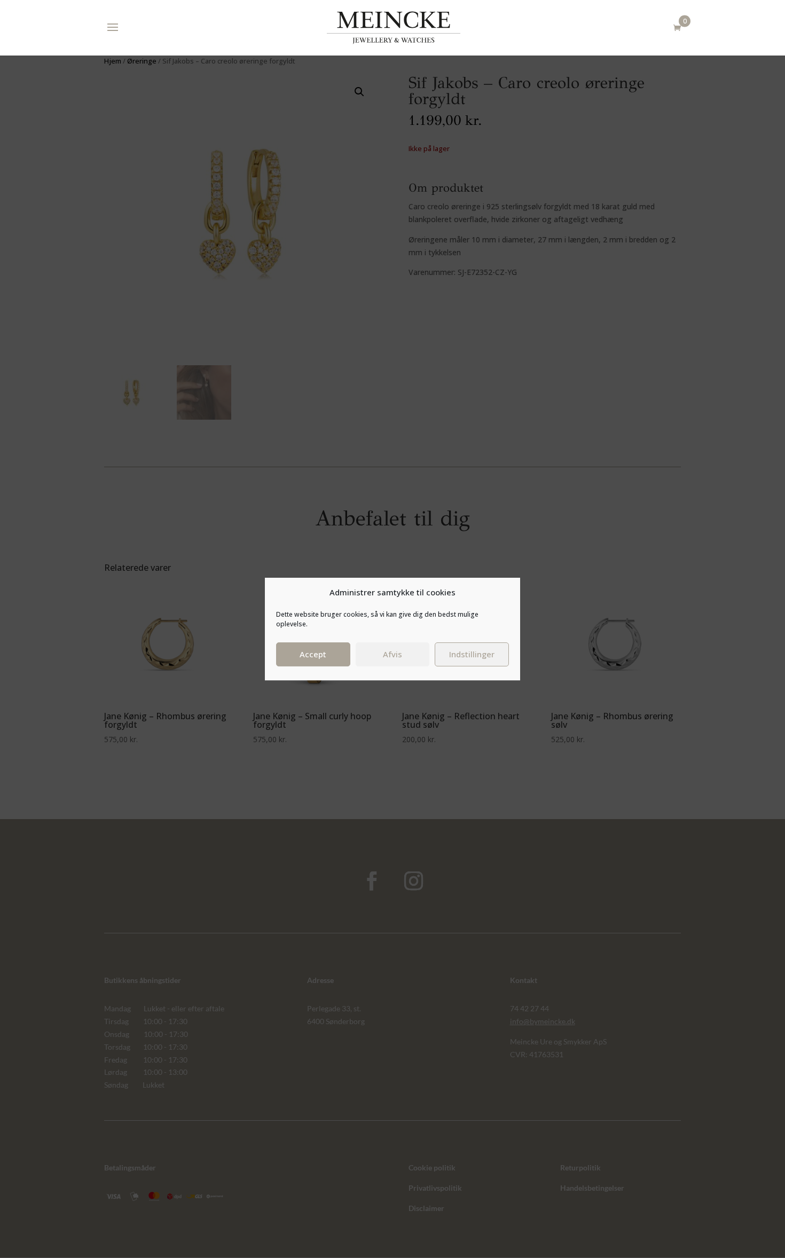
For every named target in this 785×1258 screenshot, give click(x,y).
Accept (313, 654)
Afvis (392, 654)
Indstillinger (471, 654)
